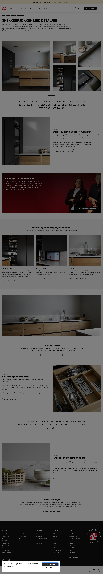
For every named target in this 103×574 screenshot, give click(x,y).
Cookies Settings (50, 567)
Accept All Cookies (50, 564)
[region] (31, 566)
